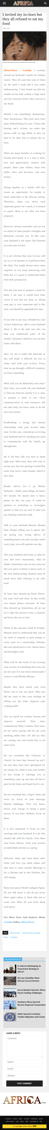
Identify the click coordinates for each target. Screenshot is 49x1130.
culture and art (10, 1121)
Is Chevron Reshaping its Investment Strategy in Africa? (29, 969)
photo (22, 1121)
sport (17, 1121)
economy (26, 1119)
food (6, 937)
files (41, 1121)
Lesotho (8, 922)
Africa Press (15, 933)
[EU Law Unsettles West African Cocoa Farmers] (10, 981)
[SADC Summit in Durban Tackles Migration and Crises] (10, 1017)
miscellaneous (34, 1121)
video (26, 1121)
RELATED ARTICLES (13, 959)
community (34, 1119)
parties (41, 1119)
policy (20, 1119)
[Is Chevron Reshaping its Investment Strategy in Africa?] (10, 969)
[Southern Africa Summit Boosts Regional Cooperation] (10, 1005)
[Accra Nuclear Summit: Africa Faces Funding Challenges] (10, 993)
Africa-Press (27, 922)
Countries (8, 1119)
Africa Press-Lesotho (31, 933)
